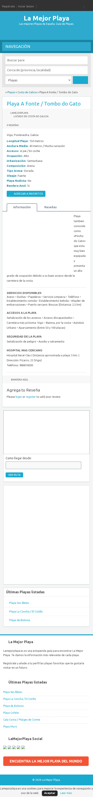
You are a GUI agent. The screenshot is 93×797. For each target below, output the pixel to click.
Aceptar (49, 792)
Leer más (66, 793)
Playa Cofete (11, 712)
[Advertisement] (36, 33)
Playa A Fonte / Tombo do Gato (44, 104)
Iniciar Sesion (26, 6)
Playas (11, 92)
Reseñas (50, 207)
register (31, 396)
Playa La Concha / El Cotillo (26, 611)
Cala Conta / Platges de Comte (21, 719)
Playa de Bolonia (19, 620)
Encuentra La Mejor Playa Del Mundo (46, 761)
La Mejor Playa (46, 18)
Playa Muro (10, 726)
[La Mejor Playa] (3, 92)
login (19, 396)
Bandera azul (19, 379)
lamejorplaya (19, 113)
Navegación (17, 46)
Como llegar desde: (19, 458)
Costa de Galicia (27, 92)
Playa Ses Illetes (19, 602)
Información (22, 207)
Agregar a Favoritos (28, 193)
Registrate (8, 6)
